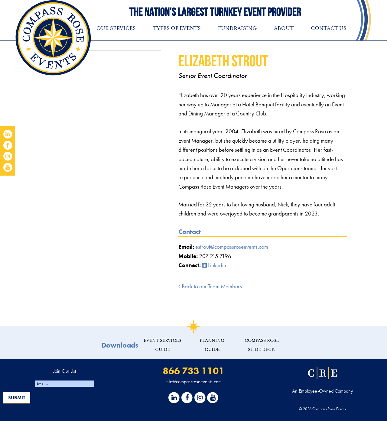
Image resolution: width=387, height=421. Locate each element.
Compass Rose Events (53, 38)
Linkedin (216, 265)
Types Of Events (177, 28)
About (284, 28)
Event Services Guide (162, 345)
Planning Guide (212, 345)
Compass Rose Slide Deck (262, 345)
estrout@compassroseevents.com (231, 247)
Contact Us (328, 28)
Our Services (116, 28)
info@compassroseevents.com (193, 381)
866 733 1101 (193, 371)
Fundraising (237, 28)
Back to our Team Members (211, 286)
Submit (16, 397)
